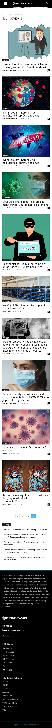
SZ (4, 337)
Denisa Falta (6, 354)
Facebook (10, 652)
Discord (9, 648)
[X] (4, 666)
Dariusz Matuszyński (9, 119)
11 (28, 516)
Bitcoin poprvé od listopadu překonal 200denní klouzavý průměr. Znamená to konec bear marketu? (26, 536)
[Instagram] (4, 655)
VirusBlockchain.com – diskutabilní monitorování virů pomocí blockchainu (25, 203)
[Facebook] (4, 652)
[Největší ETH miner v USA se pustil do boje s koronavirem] (26, 289)
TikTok (9, 663)
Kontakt (5, 636)
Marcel (4, 453)
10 (23, 516)
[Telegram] (4, 659)
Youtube (10, 670)
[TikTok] (4, 663)
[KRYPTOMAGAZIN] (22, 3)
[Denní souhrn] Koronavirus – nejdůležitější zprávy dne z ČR (20, 114)
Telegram (10, 659)
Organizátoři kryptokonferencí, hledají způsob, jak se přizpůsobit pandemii (25, 66)
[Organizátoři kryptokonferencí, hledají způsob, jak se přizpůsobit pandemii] (26, 42)
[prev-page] (17, 516)
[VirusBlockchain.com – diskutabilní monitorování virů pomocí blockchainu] (26, 185)
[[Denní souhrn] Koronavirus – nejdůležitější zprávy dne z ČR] (26, 93)
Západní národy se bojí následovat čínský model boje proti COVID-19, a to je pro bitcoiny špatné (25, 397)
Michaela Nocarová (8, 270)
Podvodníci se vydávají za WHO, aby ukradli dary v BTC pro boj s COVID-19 (25, 265)
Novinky (5, 60)
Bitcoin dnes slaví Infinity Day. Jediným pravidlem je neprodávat (24, 543)
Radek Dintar (6, 208)
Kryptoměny (7, 259)
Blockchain (6, 197)
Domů (4, 15)
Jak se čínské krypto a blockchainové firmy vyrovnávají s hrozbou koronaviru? (25, 498)
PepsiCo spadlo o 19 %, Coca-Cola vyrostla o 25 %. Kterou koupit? (24, 558)
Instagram (10, 655)
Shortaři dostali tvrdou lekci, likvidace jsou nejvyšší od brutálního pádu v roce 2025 (25, 551)
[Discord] (4, 648)
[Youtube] (4, 670)
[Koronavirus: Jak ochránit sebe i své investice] (26, 426)
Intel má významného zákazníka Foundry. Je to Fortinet (26, 530)
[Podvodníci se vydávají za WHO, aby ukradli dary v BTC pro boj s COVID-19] (26, 237)
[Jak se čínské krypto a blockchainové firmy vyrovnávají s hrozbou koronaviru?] (26, 476)
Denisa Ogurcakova (9, 70)
